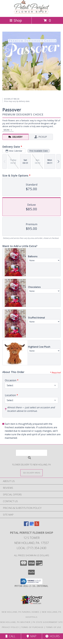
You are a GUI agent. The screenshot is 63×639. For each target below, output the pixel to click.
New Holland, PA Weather (15, 622)
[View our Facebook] (26, 525)
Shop (18, 20)
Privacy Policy (10, 627)
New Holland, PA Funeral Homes (20, 612)
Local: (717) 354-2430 (31, 548)
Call (11, 636)
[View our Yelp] (36, 525)
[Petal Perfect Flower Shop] (31, 12)
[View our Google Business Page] (31, 525)
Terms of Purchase (32, 627)
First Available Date (38, 150)
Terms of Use (53, 627)
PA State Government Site (48, 622)
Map (32, 636)
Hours (54, 636)
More (7, 129)
